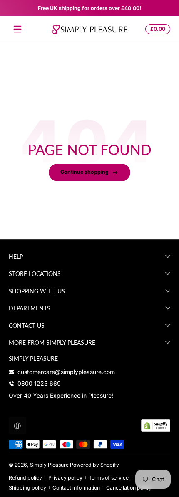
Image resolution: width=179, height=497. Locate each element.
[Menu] (17, 29)
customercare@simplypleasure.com (66, 371)
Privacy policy (65, 478)
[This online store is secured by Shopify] (155, 425)
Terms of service (109, 478)
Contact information (76, 488)
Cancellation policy (129, 488)
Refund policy (25, 478)
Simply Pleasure (49, 465)
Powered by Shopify (94, 465)
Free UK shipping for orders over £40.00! (89, 8)
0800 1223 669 (39, 383)
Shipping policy (27, 488)
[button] (156, 29)
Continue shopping (84, 172)
